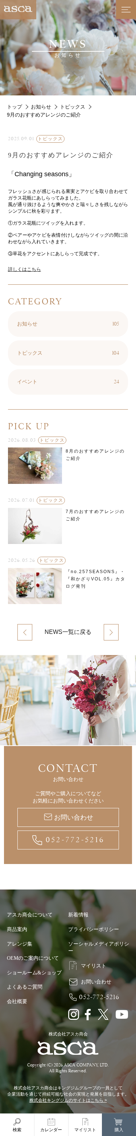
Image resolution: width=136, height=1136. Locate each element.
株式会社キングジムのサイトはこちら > (68, 1100)
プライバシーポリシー (93, 929)
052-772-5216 (75, 839)
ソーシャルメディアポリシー (98, 947)
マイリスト (93, 966)
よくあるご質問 (24, 987)
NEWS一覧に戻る (68, 632)
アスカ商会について (30, 915)
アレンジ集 (19, 944)
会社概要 (17, 1001)
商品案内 (17, 929)
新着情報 (78, 915)
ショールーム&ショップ (34, 972)
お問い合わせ (73, 817)
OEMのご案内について (33, 958)
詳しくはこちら (24, 269)
